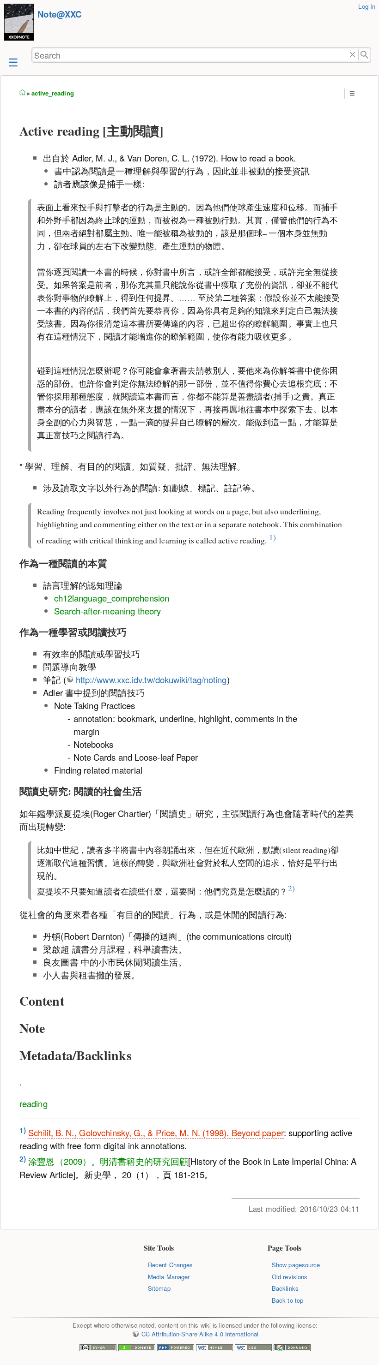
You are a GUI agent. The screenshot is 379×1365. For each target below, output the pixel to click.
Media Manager (169, 1276)
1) (272, 536)
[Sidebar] (12, 62)
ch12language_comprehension (111, 598)
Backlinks (285, 1288)
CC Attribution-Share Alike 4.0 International (199, 1333)
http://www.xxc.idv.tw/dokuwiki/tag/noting (151, 679)
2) (291, 888)
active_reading (52, 93)
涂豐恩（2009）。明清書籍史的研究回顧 (108, 1162)
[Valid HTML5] (214, 1348)
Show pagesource (296, 1264)
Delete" (352, 55)
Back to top (287, 1300)
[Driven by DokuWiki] (292, 1348)
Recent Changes (170, 1264)
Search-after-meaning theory (107, 611)
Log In (366, 6)
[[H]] (19, 23)
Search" (365, 55)
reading (33, 1103)
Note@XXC (59, 14)
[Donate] (136, 1348)
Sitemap (159, 1288)
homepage (22, 93)
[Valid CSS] (253, 1348)
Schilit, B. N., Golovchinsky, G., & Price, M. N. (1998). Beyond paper (155, 1132)
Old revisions (289, 1276)
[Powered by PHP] (175, 1348)
